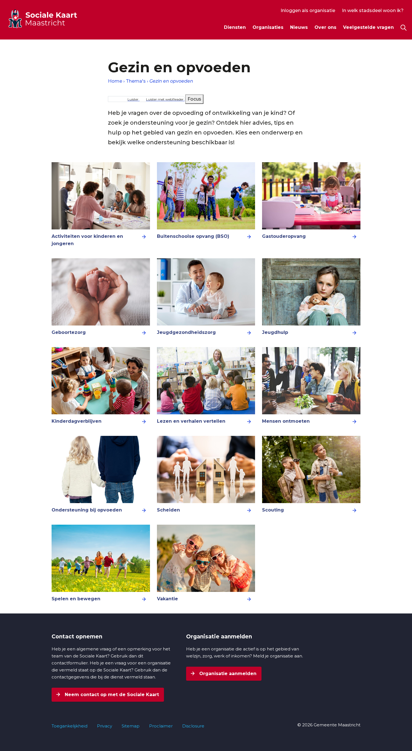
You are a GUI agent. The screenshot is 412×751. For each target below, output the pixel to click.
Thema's (136, 81)
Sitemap (131, 726)
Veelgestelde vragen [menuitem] (368, 27)
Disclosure (193, 726)
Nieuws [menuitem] (299, 27)
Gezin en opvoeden (171, 81)
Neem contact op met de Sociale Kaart (111, 694)
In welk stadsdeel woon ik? (373, 10)
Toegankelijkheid (69, 726)
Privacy (104, 726)
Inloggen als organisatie (308, 10)
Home (115, 81)
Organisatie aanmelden (227, 673)
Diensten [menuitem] (235, 27)
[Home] (53, 18)
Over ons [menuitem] (325, 27)
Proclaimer (161, 726)
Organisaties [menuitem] (268, 27)
